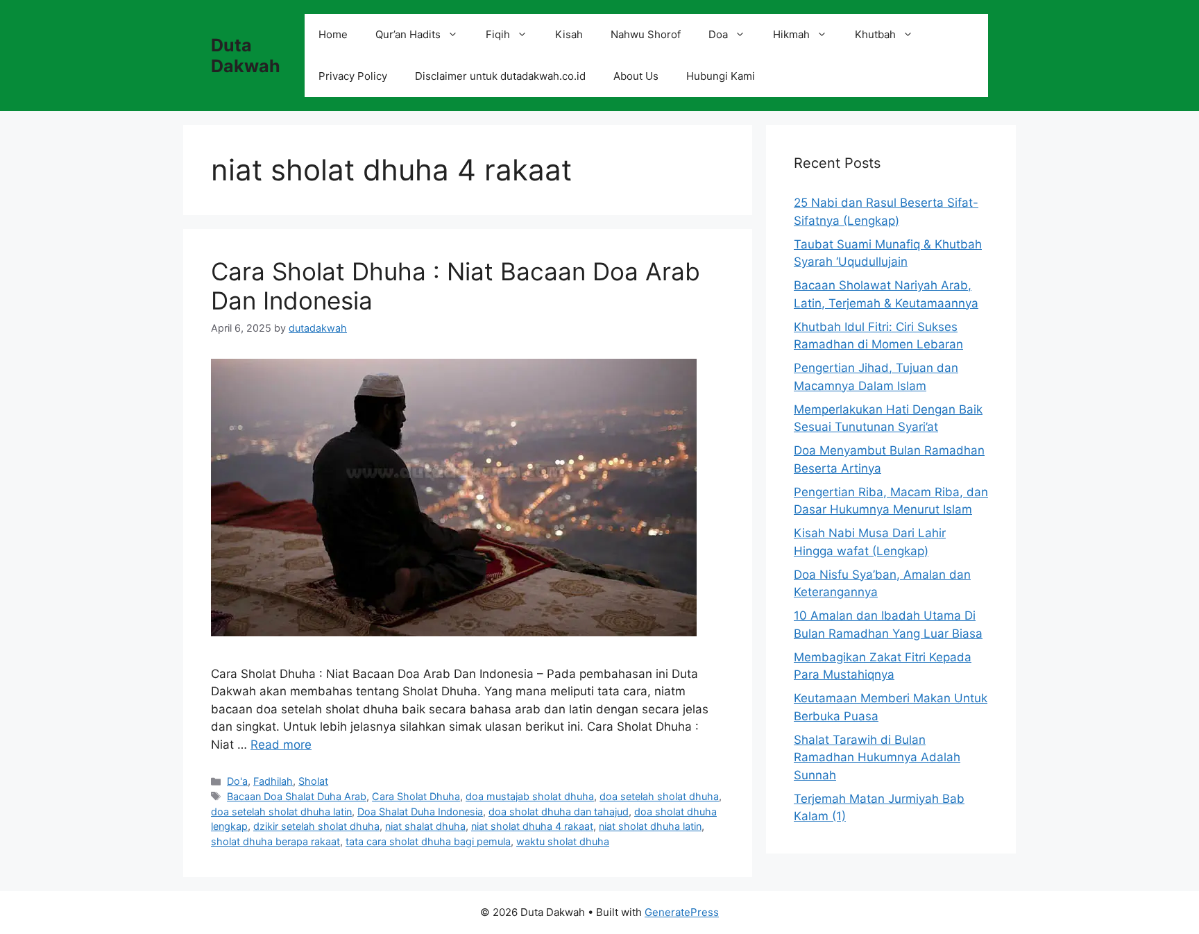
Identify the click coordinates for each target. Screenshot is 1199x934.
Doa (718, 34)
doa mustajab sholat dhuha (530, 796)
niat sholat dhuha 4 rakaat (532, 826)
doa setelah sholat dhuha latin (281, 811)
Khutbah (875, 34)
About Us (635, 76)
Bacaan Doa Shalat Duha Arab (296, 796)
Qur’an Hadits (408, 34)
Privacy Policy (352, 76)
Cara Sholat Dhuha (416, 796)
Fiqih (498, 34)
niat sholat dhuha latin (650, 826)
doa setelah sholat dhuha (659, 796)
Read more (281, 745)
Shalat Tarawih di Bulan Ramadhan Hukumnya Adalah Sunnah (877, 757)
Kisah (569, 34)
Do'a (237, 781)
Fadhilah (273, 781)
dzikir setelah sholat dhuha (316, 826)
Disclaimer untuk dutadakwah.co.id (500, 76)
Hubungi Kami (720, 76)
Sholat (313, 781)
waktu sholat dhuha (562, 841)
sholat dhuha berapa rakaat (275, 841)
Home (333, 34)
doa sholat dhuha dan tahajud (558, 811)
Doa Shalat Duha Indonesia (420, 811)
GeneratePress (682, 912)
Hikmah (791, 34)
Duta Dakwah (245, 55)
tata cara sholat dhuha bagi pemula (428, 841)
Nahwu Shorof (646, 34)
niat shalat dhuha (425, 826)
